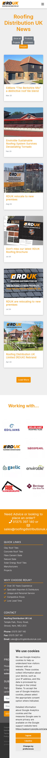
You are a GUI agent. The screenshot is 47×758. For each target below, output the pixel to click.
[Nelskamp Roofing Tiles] (35, 428)
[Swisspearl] (35, 448)
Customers (28, 42)
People (23, 46)
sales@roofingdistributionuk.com (25, 639)
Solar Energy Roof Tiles (15, 562)
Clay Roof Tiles (11, 547)
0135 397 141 (15, 635)
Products (29, 38)
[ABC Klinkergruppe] (12, 487)
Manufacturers (11, 566)
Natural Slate (10, 559)
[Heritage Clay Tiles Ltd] (35, 487)
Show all (17, 38)
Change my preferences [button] (28, 747)
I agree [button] (28, 735)
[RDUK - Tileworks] (12, 448)
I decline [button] (28, 741)
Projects (16, 42)
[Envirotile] (35, 467)
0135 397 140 (23, 522)
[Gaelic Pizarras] (12, 467)
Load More (23, 379)
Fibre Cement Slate (13, 555)
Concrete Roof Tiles (13, 551)
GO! (7, 713)
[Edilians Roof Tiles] (12, 428)
